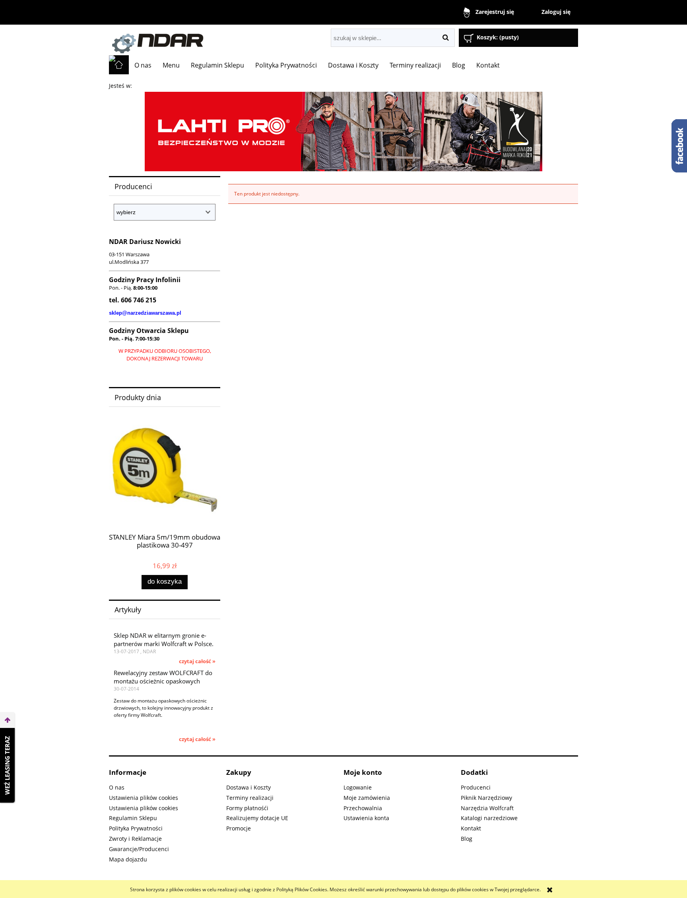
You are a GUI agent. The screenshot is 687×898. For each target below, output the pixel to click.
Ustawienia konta (366, 818)
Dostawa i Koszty (248, 787)
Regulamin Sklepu (133, 818)
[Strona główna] (198, 39)
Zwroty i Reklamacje (135, 838)
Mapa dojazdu (128, 859)
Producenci (476, 787)
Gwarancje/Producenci (139, 849)
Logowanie (358, 787)
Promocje (238, 828)
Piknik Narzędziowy (486, 797)
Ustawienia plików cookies (143, 797)
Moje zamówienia (367, 797)
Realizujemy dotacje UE (257, 818)
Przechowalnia (363, 808)
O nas (116, 787)
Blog (466, 838)
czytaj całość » (197, 661)
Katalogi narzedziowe (489, 818)
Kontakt (471, 828)
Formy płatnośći (247, 808)
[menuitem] (143, 65)
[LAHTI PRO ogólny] (343, 131)
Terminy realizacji (250, 797)
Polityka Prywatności (136, 828)
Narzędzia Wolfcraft (487, 808)
